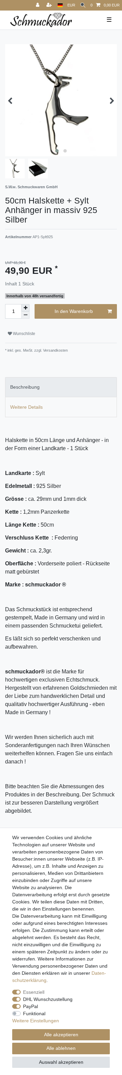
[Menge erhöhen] (25, 308)
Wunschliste (23, 333)
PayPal (30, 1006)
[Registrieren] (50, 5)
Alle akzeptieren (61, 1034)
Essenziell (33, 992)
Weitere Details (26, 407)
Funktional (34, 1013)
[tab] (61, 387)
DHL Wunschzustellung (48, 999)
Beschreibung (25, 387)
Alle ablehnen (61, 1048)
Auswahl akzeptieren (61, 1062)
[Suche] (83, 5)
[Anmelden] (38, 5)
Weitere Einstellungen (35, 1020)
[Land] (60, 5)
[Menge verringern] (25, 315)
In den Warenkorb (74, 311)
